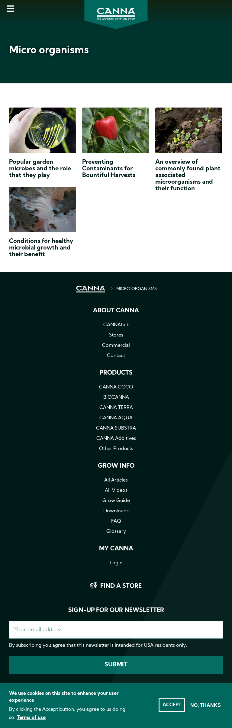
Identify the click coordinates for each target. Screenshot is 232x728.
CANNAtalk (116, 325)
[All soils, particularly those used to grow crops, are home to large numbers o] (188, 132)
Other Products (116, 448)
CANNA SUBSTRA (116, 428)
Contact (116, 355)
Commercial (116, 345)
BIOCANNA (116, 397)
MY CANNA (116, 549)
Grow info (116, 466)
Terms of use (31, 717)
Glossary (116, 531)
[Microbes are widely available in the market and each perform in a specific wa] (42, 132)
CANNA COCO (116, 387)
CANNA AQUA (116, 418)
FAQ (116, 521)
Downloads (116, 511)
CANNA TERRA (116, 407)
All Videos (116, 490)
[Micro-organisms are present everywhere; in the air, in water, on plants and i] (42, 211)
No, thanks (205, 705)
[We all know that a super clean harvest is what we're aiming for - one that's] (115, 132)
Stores (116, 335)
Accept (172, 705)
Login (116, 563)
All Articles (116, 480)
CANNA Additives (116, 438)
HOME (91, 289)
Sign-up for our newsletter (116, 610)
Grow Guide (116, 500)
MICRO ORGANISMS (136, 289)
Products (116, 373)
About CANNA (116, 311)
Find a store (121, 586)
